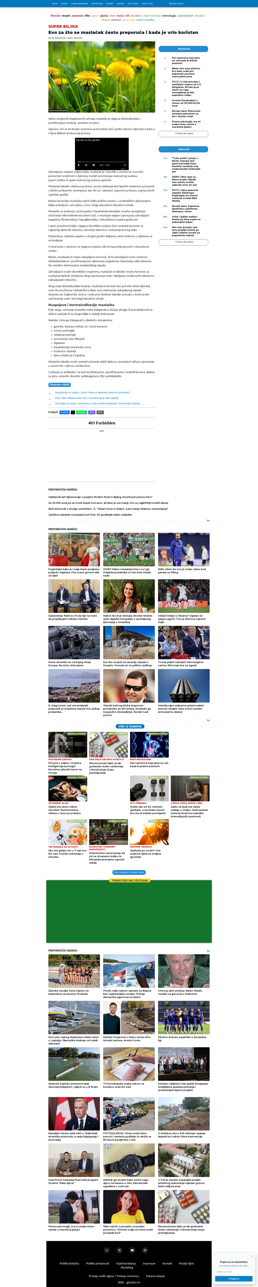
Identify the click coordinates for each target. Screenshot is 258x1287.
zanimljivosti (185, 15)
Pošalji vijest (186, 1263)
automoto (77, 15)
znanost (116, 20)
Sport (120, 3)
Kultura (133, 3)
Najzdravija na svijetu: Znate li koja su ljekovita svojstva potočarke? (92, 392)
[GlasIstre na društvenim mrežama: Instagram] (148, 1250)
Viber (92, 412)
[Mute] (94, 165)
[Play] (79, 165)
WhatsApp (81, 412)
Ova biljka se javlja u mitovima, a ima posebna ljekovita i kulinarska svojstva (97, 403)
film (87, 15)
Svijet (110, 3)
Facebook (64, 412)
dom (112, 15)
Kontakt (168, 1263)
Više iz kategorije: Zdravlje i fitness (129, 872)
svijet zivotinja (152, 15)
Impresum (149, 1263)
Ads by (123, 169)
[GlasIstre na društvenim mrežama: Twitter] (123, 1250)
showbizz (136, 15)
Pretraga (178, 3)
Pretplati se (234, 1279)
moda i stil (123, 15)
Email (100, 412)
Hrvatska (97, 3)
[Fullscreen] (125, 165)
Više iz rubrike (130, 726)
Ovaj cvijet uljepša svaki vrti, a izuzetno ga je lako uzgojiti (87, 398)
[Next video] (86, 165)
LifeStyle (147, 3)
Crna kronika (79, 3)
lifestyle (55, 15)
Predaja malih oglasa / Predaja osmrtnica (114, 1276)
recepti (65, 15)
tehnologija (169, 15)
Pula (55, 3)
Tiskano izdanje (155, 1276)
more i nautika (145, 20)
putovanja (128, 20)
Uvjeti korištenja (126, 1263)
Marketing (127, 1267)
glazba (104, 15)
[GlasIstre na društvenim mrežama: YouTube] (135, 1250)
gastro (95, 15)
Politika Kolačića (70, 1263)
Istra (64, 3)
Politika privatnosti (97, 1263)
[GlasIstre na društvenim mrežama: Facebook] (110, 1250)
